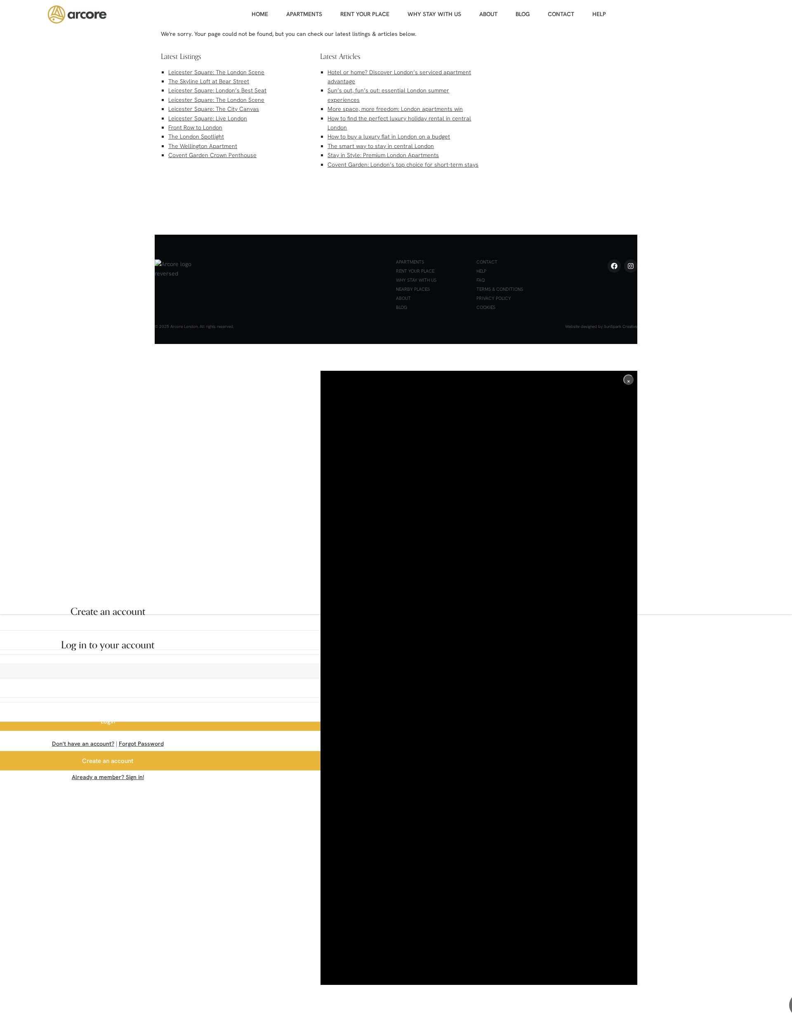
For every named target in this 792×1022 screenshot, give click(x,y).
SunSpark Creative (620, 326)
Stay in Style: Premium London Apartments (383, 155)
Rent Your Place (415, 271)
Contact (486, 262)
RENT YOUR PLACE (364, 14)
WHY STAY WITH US (434, 14)
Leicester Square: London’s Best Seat (217, 90)
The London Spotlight (196, 136)
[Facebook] (614, 266)
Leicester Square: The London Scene (216, 72)
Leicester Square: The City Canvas (213, 109)
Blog (401, 307)
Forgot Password (141, 743)
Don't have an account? (83, 743)
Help (481, 271)
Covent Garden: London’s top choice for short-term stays (403, 164)
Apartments (410, 262)
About (403, 298)
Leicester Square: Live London (207, 118)
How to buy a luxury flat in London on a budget (389, 136)
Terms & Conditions (499, 289)
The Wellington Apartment (202, 146)
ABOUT (488, 14)
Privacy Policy (493, 298)
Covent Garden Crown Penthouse (212, 155)
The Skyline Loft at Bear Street (208, 81)
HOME (260, 14)
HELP (599, 14)
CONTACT (561, 14)
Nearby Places (413, 289)
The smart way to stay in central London (381, 146)
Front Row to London (195, 127)
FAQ (480, 280)
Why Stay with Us (416, 280)
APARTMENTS (304, 14)
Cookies (485, 307)
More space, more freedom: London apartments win (395, 109)
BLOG (523, 14)
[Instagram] (630, 266)
